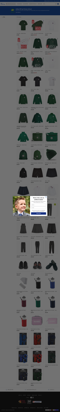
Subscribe (38, 213)
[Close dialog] (46, 197)
